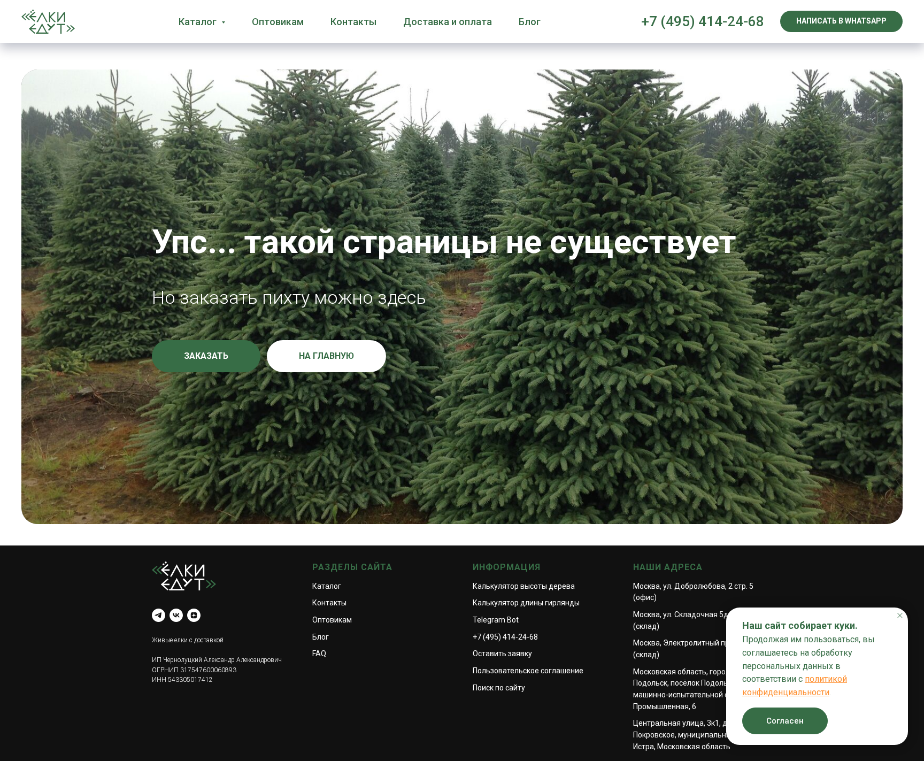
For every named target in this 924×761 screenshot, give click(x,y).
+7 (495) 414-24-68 (702, 21)
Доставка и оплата (447, 21)
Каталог (326, 586)
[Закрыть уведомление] (900, 615)
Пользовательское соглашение (528, 670)
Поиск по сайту (499, 687)
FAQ (319, 653)
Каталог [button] (199, 21)
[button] (206, 356)
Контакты (353, 21)
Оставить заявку (502, 653)
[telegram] (158, 615)
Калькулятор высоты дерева (524, 586)
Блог (530, 21)
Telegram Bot (496, 620)
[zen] (194, 615)
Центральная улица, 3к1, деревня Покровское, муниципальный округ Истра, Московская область (695, 734)
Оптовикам (278, 21)
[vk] (176, 615)
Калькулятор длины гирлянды (526, 602)
